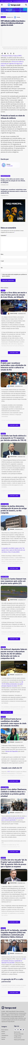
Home (2, 13)
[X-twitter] (15, 1029)
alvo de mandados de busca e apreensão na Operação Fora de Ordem (13, 960)
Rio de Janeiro (4, 504)
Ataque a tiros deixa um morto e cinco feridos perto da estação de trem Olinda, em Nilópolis (13, 180)
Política (5, 13)
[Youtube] (21, 1029)
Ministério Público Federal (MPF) (12, 56)
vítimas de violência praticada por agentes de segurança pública (12, 63)
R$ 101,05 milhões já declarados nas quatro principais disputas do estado (12, 684)
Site (2, 267)
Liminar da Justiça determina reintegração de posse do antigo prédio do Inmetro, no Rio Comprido (16, 1)
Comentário (4, 235)
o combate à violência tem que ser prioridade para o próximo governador (13, 818)
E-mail (2, 261)
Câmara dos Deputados (11, 751)
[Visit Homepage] (14, 4)
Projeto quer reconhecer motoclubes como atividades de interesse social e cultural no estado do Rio (14, 191)
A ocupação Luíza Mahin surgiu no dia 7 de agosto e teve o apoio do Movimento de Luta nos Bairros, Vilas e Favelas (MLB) (13, 550)
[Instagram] (18, 1029)
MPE (8, 771)
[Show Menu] (2, 5)
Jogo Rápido (4, 361)
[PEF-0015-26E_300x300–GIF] (14, 210)
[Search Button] (26, 5)
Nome (2, 254)
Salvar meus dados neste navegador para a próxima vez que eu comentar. (14, 275)
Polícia (3, 290)
